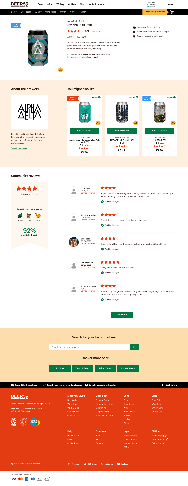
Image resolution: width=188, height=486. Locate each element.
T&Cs (126, 447)
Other (126, 423)
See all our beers (19, 148)
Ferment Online (103, 400)
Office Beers (73, 416)
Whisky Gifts (157, 408)
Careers (99, 443)
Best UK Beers (82, 368)
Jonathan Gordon (88, 215)
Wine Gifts (156, 404)
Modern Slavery (131, 443)
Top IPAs (60, 368)
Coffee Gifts (157, 412)
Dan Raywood (87, 263)
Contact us (72, 443)
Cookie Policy (130, 440)
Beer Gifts (156, 400)
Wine (50, 4)
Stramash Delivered (105, 416)
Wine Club (72, 404)
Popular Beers (128, 368)
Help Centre (73, 436)
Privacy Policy (130, 436)
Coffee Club (73, 412)
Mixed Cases (105, 368)
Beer (40, 4)
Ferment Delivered (104, 404)
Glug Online (101, 408)
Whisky (60, 4)
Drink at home (158, 440)
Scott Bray (85, 188)
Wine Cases (129, 412)
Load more (122, 315)
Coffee (72, 4)
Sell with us (157, 443)
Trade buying (158, 436)
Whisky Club (73, 408)
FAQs (69, 440)
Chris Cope (85, 239)
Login (171, 4)
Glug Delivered (102, 412)
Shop (82, 4)
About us (100, 436)
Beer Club (72, 400)
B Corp (99, 440)
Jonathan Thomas (88, 286)
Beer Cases (129, 404)
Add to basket (84, 130)
